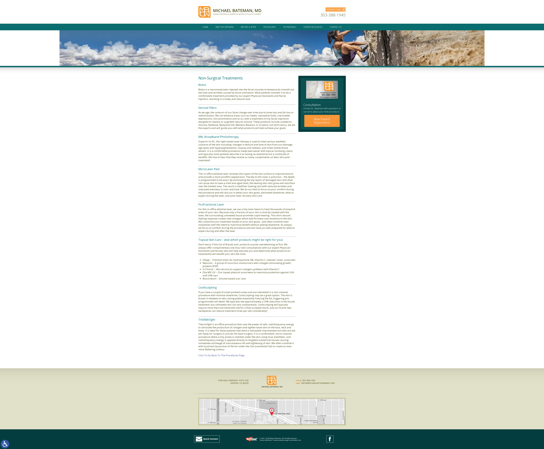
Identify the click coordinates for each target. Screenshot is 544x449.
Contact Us (336, 27)
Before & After (248, 27)
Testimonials (289, 27)
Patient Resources (313, 27)
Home (205, 27)
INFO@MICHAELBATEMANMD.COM (318, 383)
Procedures (269, 27)
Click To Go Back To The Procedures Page (221, 355)
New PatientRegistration (322, 121)
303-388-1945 (333, 15)
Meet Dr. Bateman (224, 27)
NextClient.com (296, 440)
